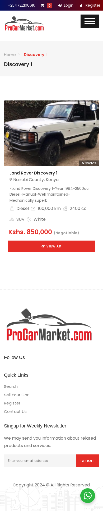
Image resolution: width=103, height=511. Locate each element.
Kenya (52, 180)
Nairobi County (28, 180)
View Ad (53, 246)
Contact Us (15, 411)
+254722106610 (21, 5)
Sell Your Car (16, 395)
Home (10, 54)
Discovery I (35, 54)
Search (11, 386)
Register (92, 5)
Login (68, 5)
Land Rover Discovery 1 (33, 173)
